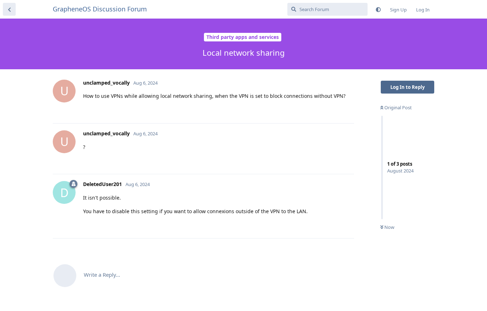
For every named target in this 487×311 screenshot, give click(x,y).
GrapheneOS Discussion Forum (100, 9)
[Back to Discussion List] (9, 9)
